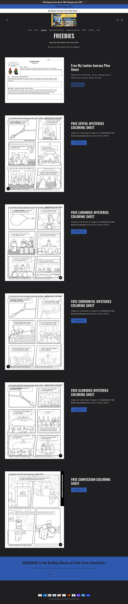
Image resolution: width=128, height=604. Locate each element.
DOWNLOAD (79, 143)
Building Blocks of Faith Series (61, 599)
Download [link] (78, 85)
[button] (7, 20)
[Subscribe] (80, 574)
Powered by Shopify (74, 599)
